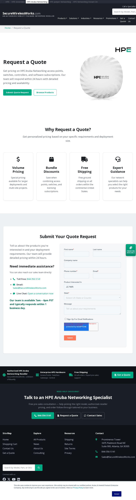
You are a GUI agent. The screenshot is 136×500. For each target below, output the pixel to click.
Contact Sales (94, 415)
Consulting (39, 453)
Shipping (69, 439)
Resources (97, 18)
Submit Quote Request (17, 92)
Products (62, 18)
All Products (39, 439)
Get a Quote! (123, 20)
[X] (8, 479)
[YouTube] (14, 479)
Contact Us (8, 448)
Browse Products (45, 92)
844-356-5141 (34, 279)
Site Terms (70, 448)
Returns (69, 444)
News (36, 444)
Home (8, 27)
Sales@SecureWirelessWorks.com (29, 287)
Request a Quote (69, 415)
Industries (85, 18)
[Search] (38, 467)
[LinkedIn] (18, 479)
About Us (38, 448)
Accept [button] (116, 494)
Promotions (111, 18)
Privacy (68, 453)
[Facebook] (4, 479)
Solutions (73, 18)
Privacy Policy (78, 487)
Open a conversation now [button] (40, 293)
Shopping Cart (10, 444)
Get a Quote (123, 374)
